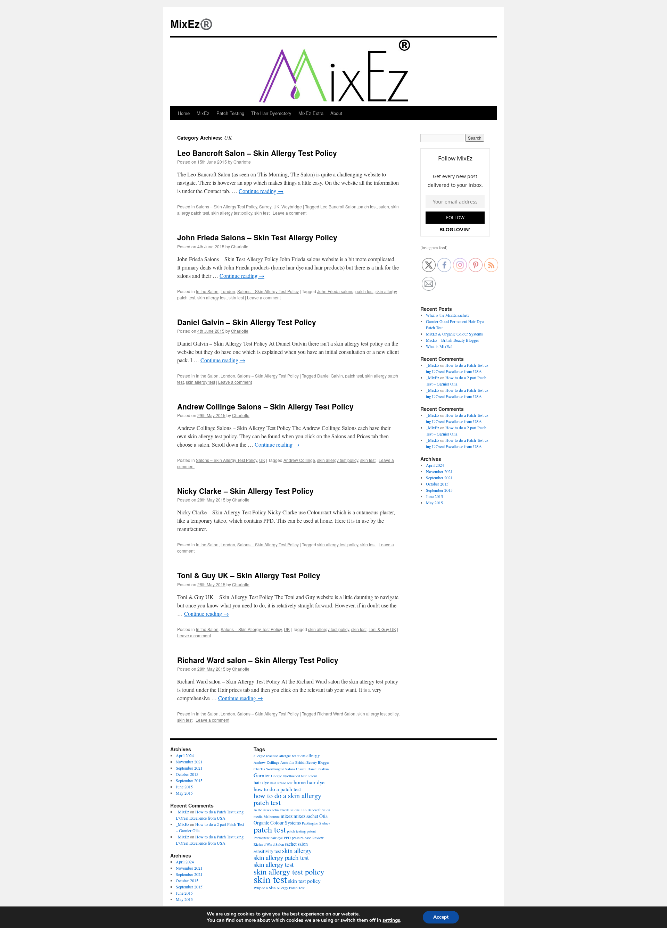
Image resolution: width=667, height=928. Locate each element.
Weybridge (291, 206)
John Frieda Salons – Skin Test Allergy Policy (257, 237)
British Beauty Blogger (312, 762)
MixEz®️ (191, 23)
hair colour (309, 775)
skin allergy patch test (281, 857)
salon (384, 206)
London (228, 291)
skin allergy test (212, 297)
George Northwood (285, 775)
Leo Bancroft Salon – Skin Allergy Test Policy (257, 153)
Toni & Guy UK (382, 629)
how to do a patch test (277, 789)
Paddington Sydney (316, 823)
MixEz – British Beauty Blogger (452, 340)
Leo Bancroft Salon (338, 206)
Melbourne (272, 816)
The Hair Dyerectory (271, 113)
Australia (287, 762)
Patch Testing (230, 113)
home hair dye (309, 782)
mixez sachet (306, 816)
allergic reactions (292, 755)
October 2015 (437, 484)
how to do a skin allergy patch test (287, 799)
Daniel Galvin (330, 376)
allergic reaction (266, 755)
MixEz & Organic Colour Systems (454, 334)
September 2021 (439, 477)
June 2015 (434, 496)
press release (301, 837)
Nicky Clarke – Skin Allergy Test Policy (245, 491)
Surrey (265, 206)
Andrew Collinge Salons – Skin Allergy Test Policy (265, 406)
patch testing (296, 831)
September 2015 (439, 490)
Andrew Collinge (299, 460)
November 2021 (439, 471)
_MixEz (432, 365)
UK (276, 206)
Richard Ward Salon (336, 713)
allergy (313, 755)
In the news (262, 809)
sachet (291, 843)
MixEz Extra (310, 113)
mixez (287, 816)
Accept (440, 917)
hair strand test (281, 782)
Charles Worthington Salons (274, 769)
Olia (323, 816)
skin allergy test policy (231, 213)
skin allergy (297, 850)
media (258, 816)
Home (184, 113)
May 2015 (434, 502)
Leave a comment (289, 213)
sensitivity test (267, 851)
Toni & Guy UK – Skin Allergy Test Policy (248, 575)
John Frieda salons (335, 291)
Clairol (301, 769)
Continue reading (261, 190)
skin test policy (304, 880)
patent (311, 831)
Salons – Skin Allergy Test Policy (226, 206)
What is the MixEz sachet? (447, 315)
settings (391, 920)
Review (318, 837)
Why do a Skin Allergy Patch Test (279, 887)
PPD (287, 837)
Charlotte (242, 162)
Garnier (262, 775)
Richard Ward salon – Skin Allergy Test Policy (257, 660)
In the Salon (207, 291)
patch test (368, 206)
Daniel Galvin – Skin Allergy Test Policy (246, 322)
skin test (262, 213)
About (336, 113)
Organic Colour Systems (277, 822)
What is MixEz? (439, 346)
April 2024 (435, 465)
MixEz (203, 113)
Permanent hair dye (268, 837)
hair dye (261, 782)
